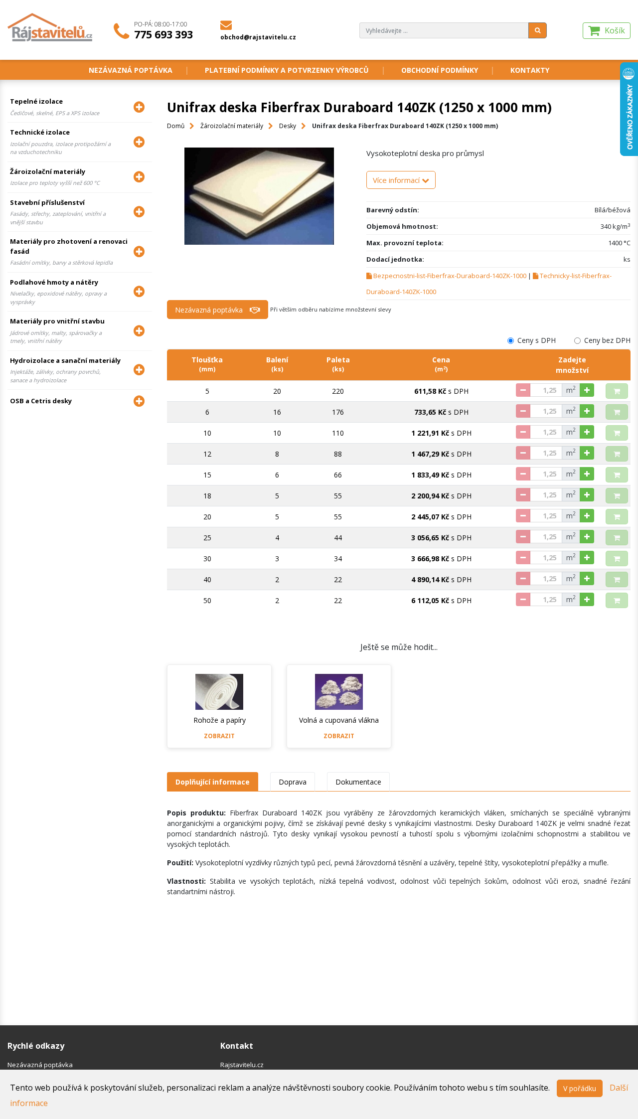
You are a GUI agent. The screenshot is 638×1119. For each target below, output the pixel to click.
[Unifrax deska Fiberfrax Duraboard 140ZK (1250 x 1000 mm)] (259, 196)
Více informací (397, 180)
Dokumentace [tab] (358, 782)
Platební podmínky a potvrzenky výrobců (287, 70)
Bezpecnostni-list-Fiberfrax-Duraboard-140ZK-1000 (449, 275)
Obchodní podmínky (439, 70)
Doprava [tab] (293, 782)
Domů (175, 126)
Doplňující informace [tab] (212, 782)
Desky (287, 126)
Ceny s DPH (536, 340)
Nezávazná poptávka (130, 70)
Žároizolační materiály (231, 126)
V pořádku (579, 1088)
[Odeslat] (537, 30)
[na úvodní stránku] (50, 26)
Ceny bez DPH (607, 340)
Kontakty (529, 70)
